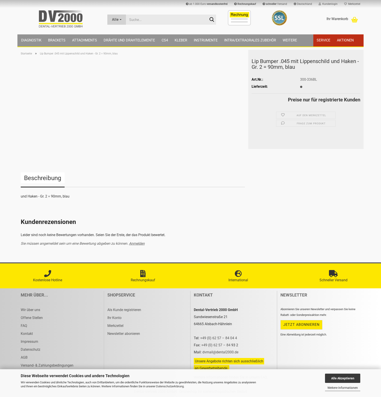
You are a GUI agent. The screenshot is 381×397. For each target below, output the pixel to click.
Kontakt (27, 334)
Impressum (29, 341)
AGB (24, 357)
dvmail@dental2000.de (220, 352)
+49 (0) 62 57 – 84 (216, 345)
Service (323, 40)
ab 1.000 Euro (208, 4)
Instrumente (206, 40)
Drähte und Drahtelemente (129, 40)
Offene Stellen (32, 318)
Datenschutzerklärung (170, 386)
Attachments (84, 40)
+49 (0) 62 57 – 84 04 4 (218, 338)
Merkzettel (353, 4)
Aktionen (345, 40)
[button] (302, 4)
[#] (279, 18)
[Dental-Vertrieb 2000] (61, 19)
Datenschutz (30, 349)
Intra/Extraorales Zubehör (250, 40)
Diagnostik (31, 40)
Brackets (56, 40)
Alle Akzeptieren (342, 378)
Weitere (290, 40)
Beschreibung (42, 178)
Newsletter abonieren (123, 334)
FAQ (24, 326)
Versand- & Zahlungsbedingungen (47, 365)
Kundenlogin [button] (329, 4)
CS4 (165, 40)
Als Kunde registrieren (124, 310)
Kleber (181, 40)
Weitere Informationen (342, 388)
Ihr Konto (114, 318)
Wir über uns (30, 310)
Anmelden (137, 243)
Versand (276, 4)
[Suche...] (212, 20)
